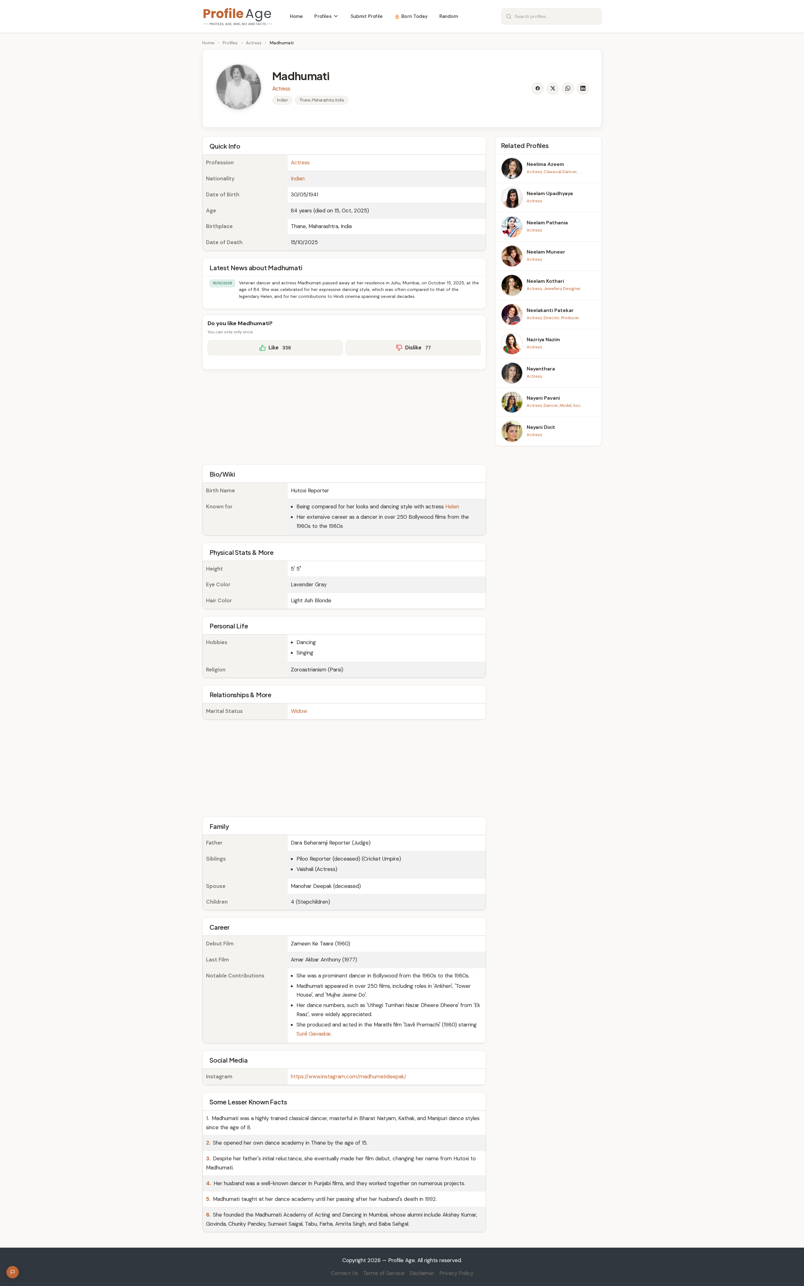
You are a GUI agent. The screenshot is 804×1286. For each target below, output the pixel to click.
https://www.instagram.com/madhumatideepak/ (348, 1076)
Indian (298, 178)
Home (208, 43)
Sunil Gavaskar (313, 1033)
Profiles (230, 43)
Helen (452, 506)
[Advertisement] (344, 416)
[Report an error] (12, 1272)
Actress (254, 43)
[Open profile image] (238, 87)
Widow (299, 711)
